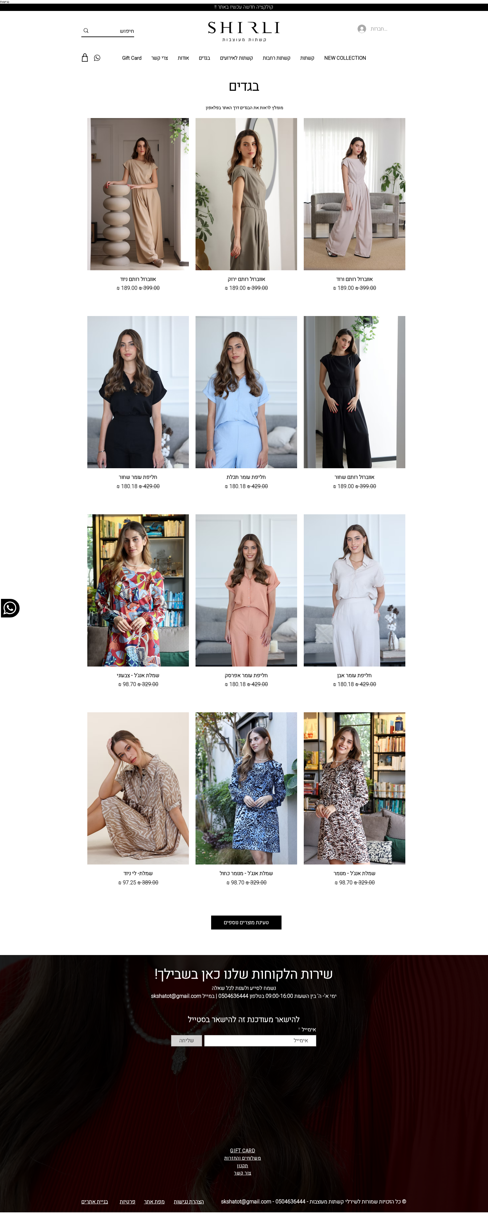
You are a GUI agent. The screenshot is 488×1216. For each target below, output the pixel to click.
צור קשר (242, 1173)
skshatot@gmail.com (246, 1202)
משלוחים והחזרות (242, 1158)
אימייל (309, 1029)
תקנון (242, 1165)
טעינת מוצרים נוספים (246, 923)
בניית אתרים (94, 1202)
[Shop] (84, 57)
